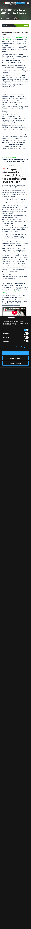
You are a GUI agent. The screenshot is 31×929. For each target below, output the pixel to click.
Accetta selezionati (15, 358)
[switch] (26, 333)
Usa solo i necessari (15, 363)
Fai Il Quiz (21, 3)
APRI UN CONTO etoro (8, 157)
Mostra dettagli (21, 347)
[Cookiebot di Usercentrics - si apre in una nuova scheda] (8, 317)
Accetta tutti (15, 353)
